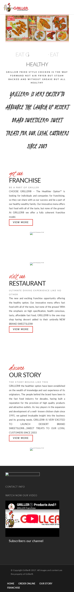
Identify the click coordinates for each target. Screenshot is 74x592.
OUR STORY (45, 584)
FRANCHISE (13, 588)
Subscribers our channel (25, 541)
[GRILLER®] (16, 7)
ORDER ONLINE (26, 584)
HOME (10, 584)
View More (21, 222)
